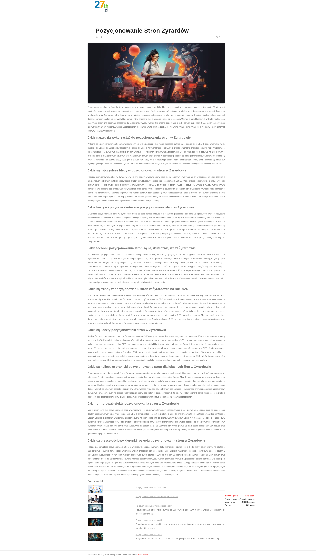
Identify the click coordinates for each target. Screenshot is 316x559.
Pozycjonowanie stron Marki (149, 520)
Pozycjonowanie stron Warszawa (151, 487)
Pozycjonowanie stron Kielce (149, 534)
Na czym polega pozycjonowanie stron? (154, 506)
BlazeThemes (142, 555)
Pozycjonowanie (95, 107)
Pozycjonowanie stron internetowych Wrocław (157, 496)
